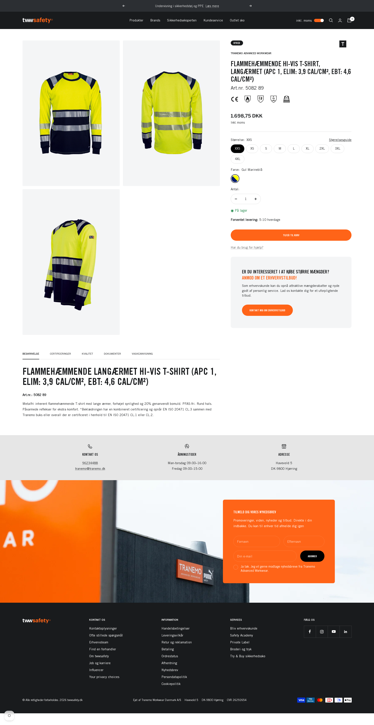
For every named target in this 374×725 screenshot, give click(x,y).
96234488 (90, 463)
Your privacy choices (104, 677)
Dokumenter (112, 353)
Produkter (136, 20)
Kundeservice (213, 20)
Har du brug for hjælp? (247, 247)
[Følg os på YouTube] (334, 632)
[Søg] (331, 20)
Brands (155, 20)
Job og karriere (100, 663)
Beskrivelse (31, 353)
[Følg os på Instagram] (322, 632)
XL (307, 148)
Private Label (240, 642)
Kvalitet (87, 353)
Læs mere (212, 6)
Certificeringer (60, 353)
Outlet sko (237, 20)
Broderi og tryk (240, 649)
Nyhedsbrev (169, 670)
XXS (237, 148)
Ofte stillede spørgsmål (106, 635)
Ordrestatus (169, 656)
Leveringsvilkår (172, 635)
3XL (337, 148)
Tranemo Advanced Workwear (251, 53)
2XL (322, 148)
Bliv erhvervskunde (243, 628)
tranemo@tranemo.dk (90, 468)
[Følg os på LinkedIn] (345, 632)
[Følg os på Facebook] (310, 632)
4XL (237, 159)
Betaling (167, 649)
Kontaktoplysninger (103, 628)
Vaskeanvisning (142, 353)
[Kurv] (349, 20)
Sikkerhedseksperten (182, 20)
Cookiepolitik (171, 684)
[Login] (340, 20)
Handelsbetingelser (175, 628)
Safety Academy (241, 635)
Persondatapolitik (174, 677)
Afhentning (169, 663)
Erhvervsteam (98, 642)
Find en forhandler (102, 649)
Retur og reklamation (176, 642)
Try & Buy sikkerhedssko (247, 656)
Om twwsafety (99, 656)
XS (252, 148)
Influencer (96, 670)
